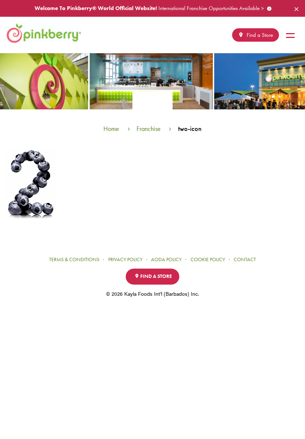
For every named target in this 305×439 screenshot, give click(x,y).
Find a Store (259, 35)
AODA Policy (166, 259)
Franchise (149, 128)
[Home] (47, 33)
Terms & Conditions (74, 259)
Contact (245, 259)
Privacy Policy (125, 259)
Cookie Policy (207, 259)
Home (111, 128)
